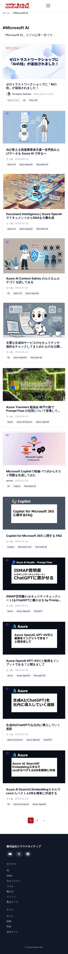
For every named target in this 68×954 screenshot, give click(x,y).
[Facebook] (27, 854)
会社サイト (12, 932)
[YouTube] (10, 854)
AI (8, 870)
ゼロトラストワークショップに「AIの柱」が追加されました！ (31, 86)
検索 (9, 921)
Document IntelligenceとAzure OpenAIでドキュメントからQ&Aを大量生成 (34, 216)
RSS (9, 926)
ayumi (9, 480)
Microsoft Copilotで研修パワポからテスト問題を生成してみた (33, 473)
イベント (11, 896)
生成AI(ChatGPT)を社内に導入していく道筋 (33, 726)
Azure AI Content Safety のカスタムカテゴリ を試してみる (33, 280)
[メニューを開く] (48, 5)
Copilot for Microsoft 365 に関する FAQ (34, 535)
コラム (10, 886)
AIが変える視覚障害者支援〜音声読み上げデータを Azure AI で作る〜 (33, 151)
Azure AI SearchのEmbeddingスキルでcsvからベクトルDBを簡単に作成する (33, 791)
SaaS (9, 875)
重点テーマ (12, 902)
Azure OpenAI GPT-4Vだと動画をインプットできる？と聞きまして (32, 662)
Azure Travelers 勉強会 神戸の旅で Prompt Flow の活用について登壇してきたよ (33, 410)
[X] (19, 854)
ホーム (6, 13)
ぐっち (9, 159)
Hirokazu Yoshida (21, 94)
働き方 (10, 891)
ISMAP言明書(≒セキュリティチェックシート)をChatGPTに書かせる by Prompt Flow (33, 600)
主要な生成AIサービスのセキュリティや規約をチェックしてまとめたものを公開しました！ (33, 346)
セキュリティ (13, 881)
